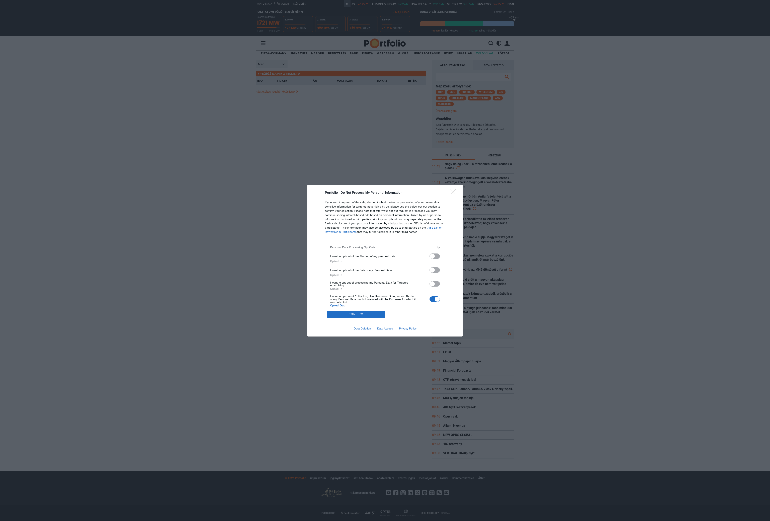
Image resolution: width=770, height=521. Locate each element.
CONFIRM (356, 314)
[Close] (454, 193)
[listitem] (385, 247)
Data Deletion (362, 328)
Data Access (385, 328)
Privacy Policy (407, 328)
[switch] (435, 256)
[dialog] (385, 260)
